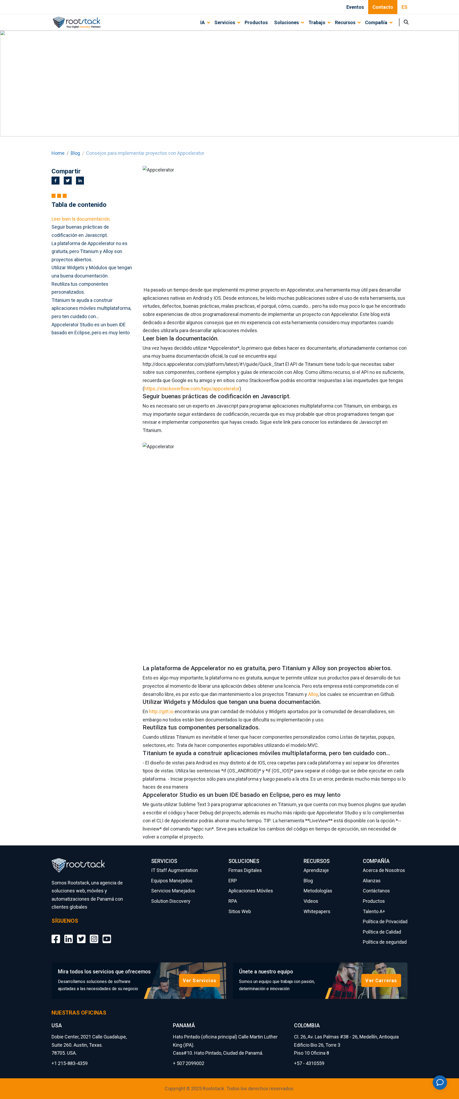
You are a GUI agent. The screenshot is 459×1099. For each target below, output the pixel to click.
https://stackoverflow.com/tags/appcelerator (192, 388)
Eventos (355, 7)
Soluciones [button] (286, 22)
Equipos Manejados (172, 880)
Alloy (313, 694)
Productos (256, 22)
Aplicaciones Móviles (250, 890)
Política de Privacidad (385, 921)
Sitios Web (239, 911)
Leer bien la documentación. (81, 219)
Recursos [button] (345, 22)
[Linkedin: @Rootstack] (68, 934)
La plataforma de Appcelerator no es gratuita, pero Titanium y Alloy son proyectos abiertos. (90, 251)
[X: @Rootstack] (81, 934)
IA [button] (202, 22)
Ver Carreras (381, 980)
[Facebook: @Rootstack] (56, 934)
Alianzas (372, 880)
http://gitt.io (161, 711)
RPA (232, 901)
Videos (311, 901)
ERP (232, 880)
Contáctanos (376, 890)
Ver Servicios (199, 980)
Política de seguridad (385, 942)
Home (58, 153)
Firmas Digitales (245, 870)
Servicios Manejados (173, 890)
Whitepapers (317, 911)
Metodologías (318, 890)
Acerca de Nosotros (384, 870)
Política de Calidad (382, 932)
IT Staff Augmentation (174, 870)
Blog (75, 153)
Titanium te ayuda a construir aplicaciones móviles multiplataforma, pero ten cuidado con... (91, 308)
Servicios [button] (224, 22)
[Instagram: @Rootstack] (94, 934)
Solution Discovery (170, 901)
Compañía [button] (376, 22)
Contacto (382, 7)
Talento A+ (374, 911)
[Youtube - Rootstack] (107, 934)
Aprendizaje (316, 870)
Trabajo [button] (316, 22)
